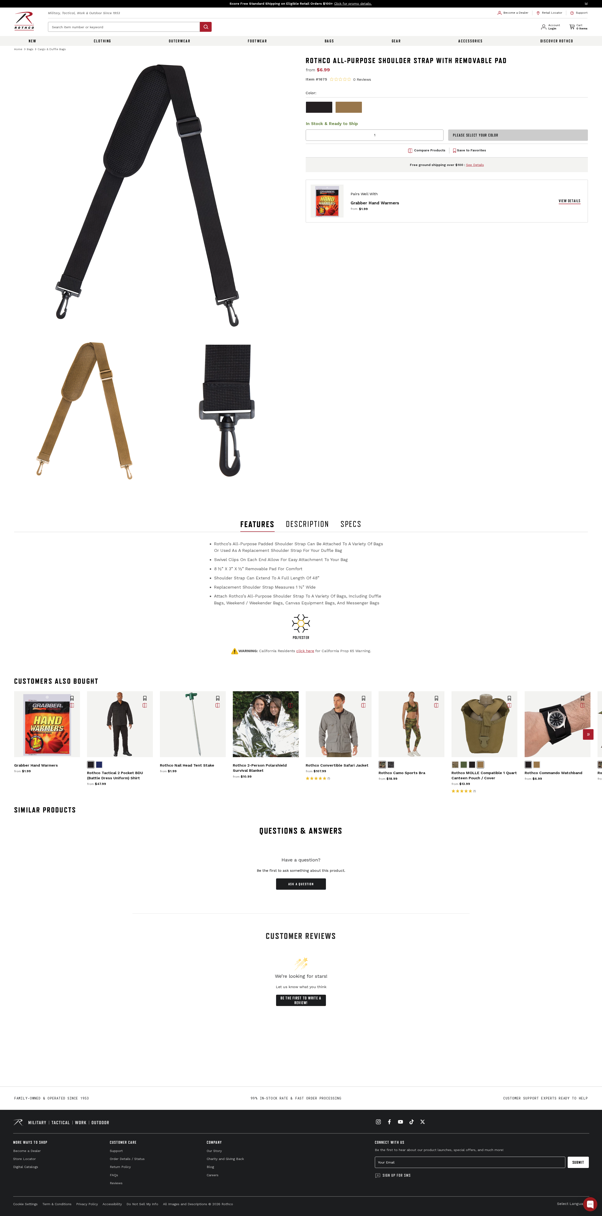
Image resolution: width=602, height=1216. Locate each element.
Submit (578, 1162)
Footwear (257, 41)
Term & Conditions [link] (56, 1204)
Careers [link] (212, 1175)
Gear (396, 41)
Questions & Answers (301, 831)
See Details (475, 165)
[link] (513, 13)
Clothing (102, 41)
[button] (301, 4)
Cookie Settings (25, 1204)
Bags (329, 41)
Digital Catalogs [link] (25, 1167)
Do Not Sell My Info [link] (142, 1204)
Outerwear (179, 41)
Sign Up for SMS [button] (397, 1175)
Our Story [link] (214, 1151)
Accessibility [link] (112, 1204)
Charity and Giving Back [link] (225, 1159)
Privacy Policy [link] (87, 1204)
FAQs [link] (114, 1175)
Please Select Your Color (475, 135)
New (32, 41)
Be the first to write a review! (301, 1000)
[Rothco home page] (24, 21)
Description (307, 524)
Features (257, 524)
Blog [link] (210, 1167)
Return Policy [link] (120, 1167)
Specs (351, 524)
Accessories (470, 41)
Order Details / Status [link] (127, 1159)
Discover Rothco (556, 41)
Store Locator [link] (24, 1159)
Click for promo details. (353, 3)
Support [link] (116, 1151)
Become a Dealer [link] (27, 1151)
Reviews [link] (116, 1183)
